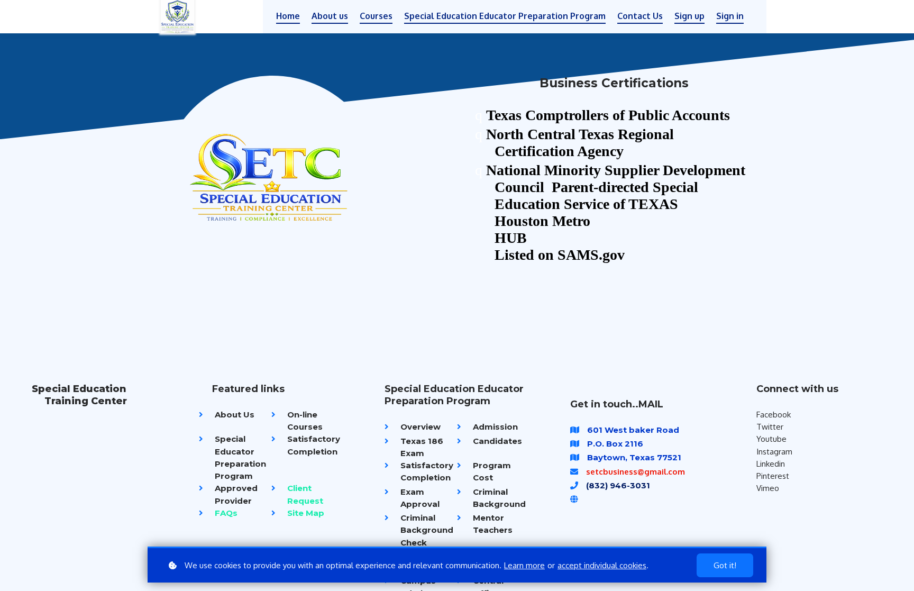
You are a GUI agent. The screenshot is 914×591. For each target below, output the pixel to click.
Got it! (725, 565)
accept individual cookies (601, 565)
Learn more (524, 565)
